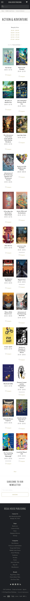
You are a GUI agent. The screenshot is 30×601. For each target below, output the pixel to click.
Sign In (24, 589)
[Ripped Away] (21, 268)
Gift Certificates (7, 589)
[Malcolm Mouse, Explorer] (8, 408)
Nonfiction (15, 555)
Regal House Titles (15, 575)
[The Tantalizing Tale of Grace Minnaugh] (8, 442)
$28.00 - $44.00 (15, 33)
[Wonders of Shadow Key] (8, 89)
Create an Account (17, 589)
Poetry (15, 560)
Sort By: (10, 45)
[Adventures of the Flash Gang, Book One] (21, 301)
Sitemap (15, 535)
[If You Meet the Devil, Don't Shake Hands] (8, 200)
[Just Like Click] (21, 124)
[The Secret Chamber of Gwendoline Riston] (21, 336)
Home (15, 531)
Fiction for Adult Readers (15, 545)
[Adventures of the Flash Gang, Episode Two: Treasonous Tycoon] (8, 162)
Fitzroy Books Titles (15, 577)
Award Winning (15, 553)
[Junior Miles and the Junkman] (21, 200)
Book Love (15, 526)
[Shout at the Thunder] (21, 56)
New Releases (15, 543)
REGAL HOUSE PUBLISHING (15, 2)
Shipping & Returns (15, 533)
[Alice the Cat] (8, 235)
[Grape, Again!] (8, 336)
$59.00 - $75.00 (15, 37)
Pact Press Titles (15, 579)
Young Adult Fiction (15, 548)
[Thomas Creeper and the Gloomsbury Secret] (21, 372)
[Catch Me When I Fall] (21, 442)
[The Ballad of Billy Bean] (8, 268)
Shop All (15, 565)
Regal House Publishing (10, 592)
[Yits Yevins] (8, 56)
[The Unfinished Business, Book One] (21, 89)
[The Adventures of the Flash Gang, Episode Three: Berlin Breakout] (8, 124)
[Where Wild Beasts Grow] (8, 301)
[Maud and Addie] (8, 373)
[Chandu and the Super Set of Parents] (21, 407)
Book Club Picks (15, 562)
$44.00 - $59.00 (15, 35)
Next (15, 472)
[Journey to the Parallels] (21, 235)
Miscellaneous (15, 567)
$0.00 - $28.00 (15, 30)
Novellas (15, 557)
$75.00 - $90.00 (15, 39)
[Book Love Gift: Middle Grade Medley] (21, 159)
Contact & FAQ (15, 528)
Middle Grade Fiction (15, 550)
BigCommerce (25, 592)
